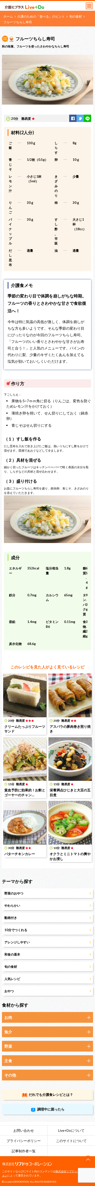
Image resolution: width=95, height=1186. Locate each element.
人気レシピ (12, 979)
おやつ (9, 991)
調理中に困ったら (51, 1109)
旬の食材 (75, 16)
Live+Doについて (71, 1130)
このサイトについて (71, 1141)
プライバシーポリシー (24, 1141)
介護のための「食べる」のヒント (41, 16)
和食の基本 (12, 954)
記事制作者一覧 (24, 1151)
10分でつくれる (15, 930)
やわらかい (12, 905)
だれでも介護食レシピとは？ (51, 1094)
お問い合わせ (23, 1130)
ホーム (8, 16)
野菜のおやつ (13, 893)
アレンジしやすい (17, 942)
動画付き (10, 918)
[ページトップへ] (88, 1159)
